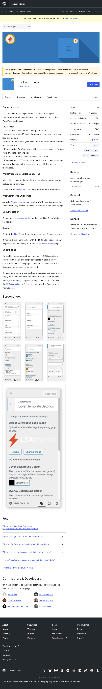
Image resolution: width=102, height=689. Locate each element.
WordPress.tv (59, 638)
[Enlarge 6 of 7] (62, 346)
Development (53, 97)
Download (93, 84)
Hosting (6, 633)
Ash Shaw (24, 86)
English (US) (95, 140)
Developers (57, 633)
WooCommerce (18, 202)
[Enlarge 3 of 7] (62, 304)
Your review (75, 186)
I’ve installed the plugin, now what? (18, 568)
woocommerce (93, 156)
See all (97, 186)
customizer (88, 150)
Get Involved (83, 625)
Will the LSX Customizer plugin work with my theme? (26, 544)
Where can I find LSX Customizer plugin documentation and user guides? (20, 527)
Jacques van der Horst (18, 606)
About (5, 625)
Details (8, 97)
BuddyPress (9, 659)
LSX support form (54, 234)
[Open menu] (98, 3)
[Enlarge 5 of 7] (40, 346)
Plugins (30, 633)
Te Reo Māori (14, 670)
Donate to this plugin (79, 234)
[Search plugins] (28, 26)
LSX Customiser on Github (18, 284)
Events (80, 629)
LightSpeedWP (46, 594)
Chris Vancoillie (14, 600)
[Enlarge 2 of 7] (40, 304)
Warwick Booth (46, 600)
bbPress (7, 655)
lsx (84, 156)
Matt (5, 650)
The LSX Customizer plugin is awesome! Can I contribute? (28, 560)
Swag (81, 638)
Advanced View (77, 162)
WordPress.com (10, 646)
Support (96, 97)
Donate (81, 633)
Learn (54, 625)
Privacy (5, 638)
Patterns (31, 638)
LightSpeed (19, 234)
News (5, 629)
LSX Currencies (26, 160)
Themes (31, 629)
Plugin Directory (9, 11)
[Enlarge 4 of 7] (19, 346)
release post (21, 189)
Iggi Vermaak (45, 606)
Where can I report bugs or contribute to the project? (26, 552)
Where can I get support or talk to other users (23, 536)
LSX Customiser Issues (43, 243)
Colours (96, 145)
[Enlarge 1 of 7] (19, 304)
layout (96, 150)
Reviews (21, 97)
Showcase (32, 625)
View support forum (79, 210)
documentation (24, 218)
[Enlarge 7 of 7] (62, 387)
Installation (36, 97)
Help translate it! (72, 18)
